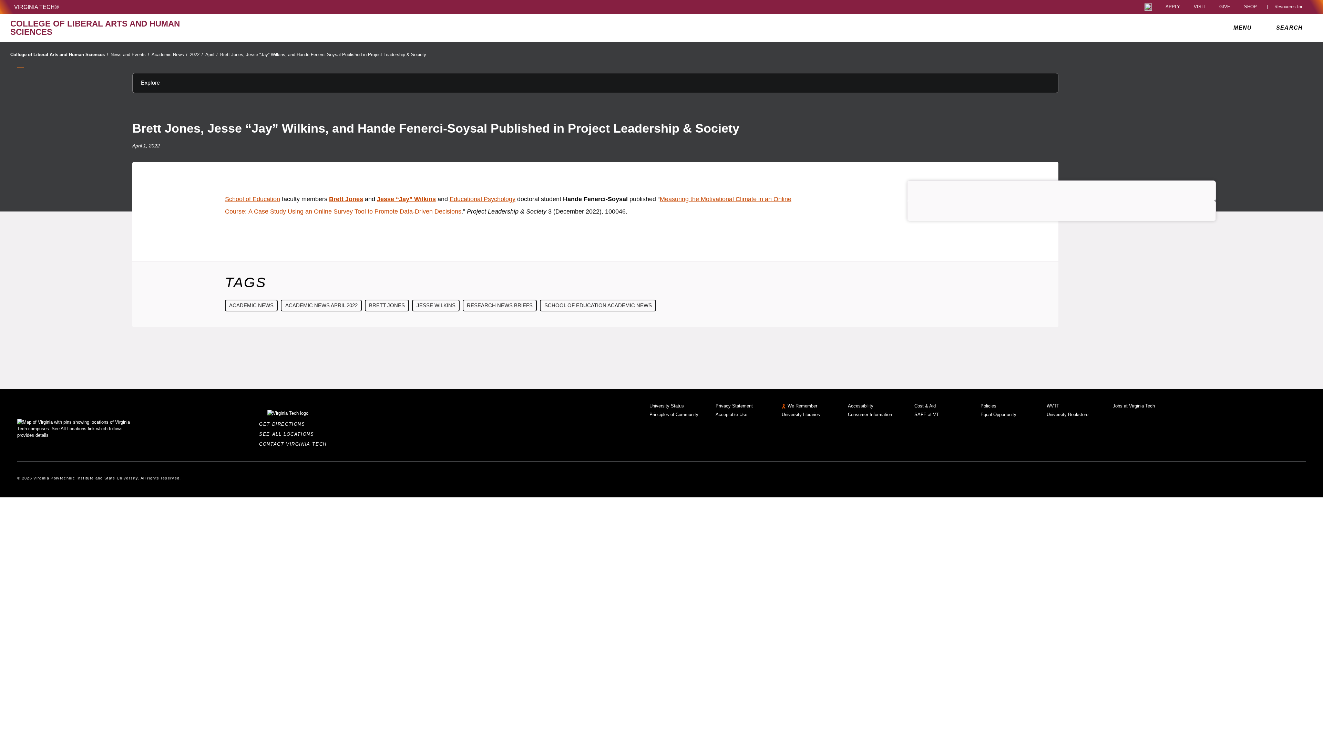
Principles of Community (673, 414)
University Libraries (801, 414)
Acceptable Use (731, 414)
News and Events (130, 54)
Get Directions (284, 424)
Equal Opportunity (998, 414)
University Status (666, 406)
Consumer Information (870, 414)
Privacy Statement (734, 406)
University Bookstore (1067, 414)
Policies (988, 406)
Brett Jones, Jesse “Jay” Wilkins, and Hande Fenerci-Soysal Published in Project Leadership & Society (323, 54)
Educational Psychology (482, 199)
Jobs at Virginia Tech (1134, 406)
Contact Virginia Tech (294, 444)
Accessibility (860, 406)
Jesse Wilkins (436, 305)
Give (1224, 7)
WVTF (1053, 406)
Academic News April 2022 (321, 305)
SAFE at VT (926, 414)
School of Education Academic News (598, 305)
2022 (196, 54)
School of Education (252, 199)
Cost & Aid (925, 406)
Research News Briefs (500, 305)
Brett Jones (387, 305)
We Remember (802, 406)
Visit (1200, 7)
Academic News (169, 54)
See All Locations (288, 434)
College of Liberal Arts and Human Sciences (59, 54)
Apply (1173, 7)
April (211, 54)
